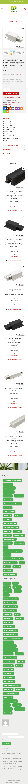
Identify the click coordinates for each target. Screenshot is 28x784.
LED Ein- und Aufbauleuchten (12, 638)
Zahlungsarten (6, 748)
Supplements (8, 689)
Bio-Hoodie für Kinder (10, 606)
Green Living (8, 622)
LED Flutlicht (8, 642)
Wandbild (16, 705)
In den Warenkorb (11, 93)
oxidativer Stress (9, 661)
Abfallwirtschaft (8, 484)
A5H (15, 583)
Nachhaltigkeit (7, 543)
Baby (6, 595)
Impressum (5, 756)
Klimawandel (7, 535)
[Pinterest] (16, 108)
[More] (7, 111)
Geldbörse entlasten (9, 511)
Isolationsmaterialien (10, 634)
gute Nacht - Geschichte (10, 523)
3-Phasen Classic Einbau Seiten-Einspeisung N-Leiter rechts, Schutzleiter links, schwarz (14, 344)
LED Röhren (8, 653)
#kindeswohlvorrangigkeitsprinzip (12, 480)
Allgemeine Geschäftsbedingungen (11, 753)
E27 (17, 614)
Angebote (7, 591)
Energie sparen (19, 496)
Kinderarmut (7, 531)
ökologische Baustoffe (9, 574)
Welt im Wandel (7, 570)
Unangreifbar (8, 697)
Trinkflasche (20, 689)
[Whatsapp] (4, 111)
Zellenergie (7, 712)
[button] (11, 97)
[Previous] (6, 37)
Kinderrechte (17, 531)
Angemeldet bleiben (9, 740)
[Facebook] (4, 108)
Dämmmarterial (7, 496)
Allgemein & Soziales (9, 488)
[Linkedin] (13, 108)
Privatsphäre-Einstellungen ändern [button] (11, 758)
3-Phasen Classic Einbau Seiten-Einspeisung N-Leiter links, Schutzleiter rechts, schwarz (14, 245)
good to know (7, 515)
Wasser (22, 562)
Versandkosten (17, 74)
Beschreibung (7, 118)
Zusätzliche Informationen (10, 145)
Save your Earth (8, 677)
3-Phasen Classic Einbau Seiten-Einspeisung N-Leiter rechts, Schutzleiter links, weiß (14, 294)
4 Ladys (6, 583)
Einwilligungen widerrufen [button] (9, 763)
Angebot (17, 587)
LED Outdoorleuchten (10, 650)
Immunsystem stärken (10, 630)
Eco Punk (19, 618)
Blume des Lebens (9, 610)
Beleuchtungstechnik (10, 598)
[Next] (22, 37)
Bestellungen (18, 782)
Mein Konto (9, 782)
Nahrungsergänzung (10, 657)
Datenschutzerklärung (14, 780)
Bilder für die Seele (9, 602)
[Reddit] (10, 108)
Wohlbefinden (20, 709)
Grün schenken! (8, 626)
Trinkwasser (7, 554)
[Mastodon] (18, 108)
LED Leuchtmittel (9, 646)
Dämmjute (7, 614)
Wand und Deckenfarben (10, 562)
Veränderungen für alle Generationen (13, 558)
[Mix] (21, 108)
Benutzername (6, 732)
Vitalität (6, 705)
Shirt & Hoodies (9, 681)
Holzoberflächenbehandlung (11, 527)
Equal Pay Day (7, 507)
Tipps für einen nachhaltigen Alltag (12, 551)
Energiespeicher (8, 499)
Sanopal (19, 665)
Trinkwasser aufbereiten (10, 693)
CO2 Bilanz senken (8, 492)
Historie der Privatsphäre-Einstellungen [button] (12, 761)
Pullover (21, 661)
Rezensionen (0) (8, 149)
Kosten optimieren (18, 535)
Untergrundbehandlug (10, 701)
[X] (7, 108)
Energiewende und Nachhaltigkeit (12, 503)
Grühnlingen (7, 519)
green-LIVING (18, 515)
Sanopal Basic (8, 669)
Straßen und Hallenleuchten (12, 685)
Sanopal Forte (8, 673)
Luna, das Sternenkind (9, 539)
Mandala (19, 653)
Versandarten (5, 751)
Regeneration (8, 665)
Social (5, 547)
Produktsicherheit (8, 154)
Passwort (4, 737)
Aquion (17, 591)
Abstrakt (7, 587)
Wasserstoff (17, 566)
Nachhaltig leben (19, 543)
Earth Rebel (8, 618)
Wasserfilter (7, 566)
